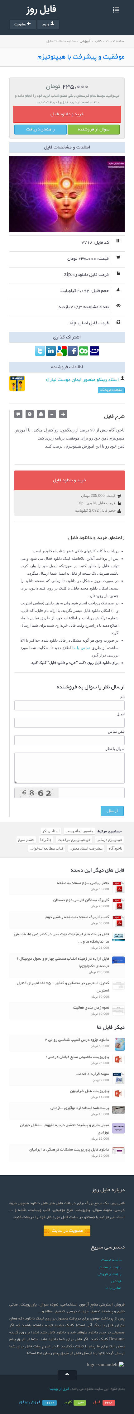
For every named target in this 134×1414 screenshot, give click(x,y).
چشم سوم (26, 839)
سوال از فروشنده (93, 129)
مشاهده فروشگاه (111, 390)
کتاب (98, 41)
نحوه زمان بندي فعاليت (91, 1007)
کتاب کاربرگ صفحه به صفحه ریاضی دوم (77, 917)
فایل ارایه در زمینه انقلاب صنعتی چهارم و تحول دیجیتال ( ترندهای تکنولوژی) (63, 962)
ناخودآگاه (115, 848)
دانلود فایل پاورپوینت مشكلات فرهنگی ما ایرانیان (69, 1149)
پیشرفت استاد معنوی (86, 848)
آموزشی (85, 41)
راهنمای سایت (110, 1267)
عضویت (20, 24)
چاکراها (46, 839)
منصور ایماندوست (79, 831)
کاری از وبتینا (59, 1388)
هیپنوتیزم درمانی (109, 839)
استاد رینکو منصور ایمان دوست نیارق (83, 379)
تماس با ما (81, 648)
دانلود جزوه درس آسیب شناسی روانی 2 (77, 1040)
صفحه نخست (115, 41)
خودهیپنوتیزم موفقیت (74, 839)
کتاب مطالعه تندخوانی (47, 848)
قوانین (116, 1281)
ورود (45, 24)
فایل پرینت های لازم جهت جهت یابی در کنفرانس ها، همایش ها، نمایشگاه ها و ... (61, 937)
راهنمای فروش (110, 1274)
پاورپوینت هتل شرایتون (89, 1091)
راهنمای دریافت (40, 129)
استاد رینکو (51, 831)
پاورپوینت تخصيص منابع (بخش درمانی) (77, 1057)
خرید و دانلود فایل (67, 114)
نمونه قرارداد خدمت (92, 1074)
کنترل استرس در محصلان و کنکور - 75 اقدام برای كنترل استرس (63, 986)
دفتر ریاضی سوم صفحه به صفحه (83, 883)
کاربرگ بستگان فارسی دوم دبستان (81, 900)
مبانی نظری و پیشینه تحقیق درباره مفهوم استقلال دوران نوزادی (64, 1128)
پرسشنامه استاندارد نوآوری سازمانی (79, 1108)
